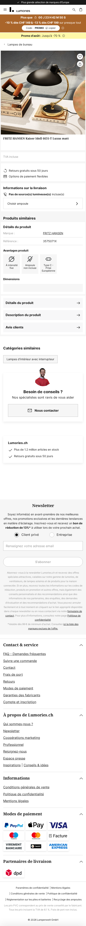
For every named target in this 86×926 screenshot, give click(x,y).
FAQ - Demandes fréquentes (24, 654)
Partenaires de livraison (27, 861)
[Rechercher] (74, 9)
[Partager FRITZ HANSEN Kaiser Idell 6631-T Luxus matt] (80, 64)
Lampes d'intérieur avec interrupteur (30, 359)
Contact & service (20, 645)
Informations (16, 778)
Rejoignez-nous (15, 751)
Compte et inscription (19, 702)
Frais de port (13, 674)
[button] (80, 57)
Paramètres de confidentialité (32, 887)
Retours (9, 681)
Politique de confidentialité (23, 794)
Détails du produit (19, 303)
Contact (9, 667)
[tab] (43, 674)
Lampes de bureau (20, 44)
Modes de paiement (18, 688)
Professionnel (13, 744)
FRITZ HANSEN (53, 233)
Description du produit (23, 315)
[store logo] (22, 9)
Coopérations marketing (21, 737)
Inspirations (12, 765)
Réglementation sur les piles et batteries (29, 899)
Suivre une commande (20, 661)
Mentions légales (16, 801)
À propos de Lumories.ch (28, 715)
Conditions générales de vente (26, 787)
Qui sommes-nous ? (18, 724)
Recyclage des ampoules (68, 899)
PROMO (41, 28)
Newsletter (11, 731)
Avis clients (14, 327)
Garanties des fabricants (21, 695)
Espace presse (14, 758)
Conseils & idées (36, 765)
